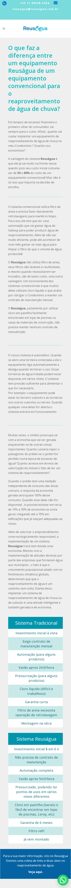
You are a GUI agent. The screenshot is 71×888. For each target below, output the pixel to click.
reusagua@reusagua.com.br (36, 9)
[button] (63, 880)
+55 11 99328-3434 (34, 3)
